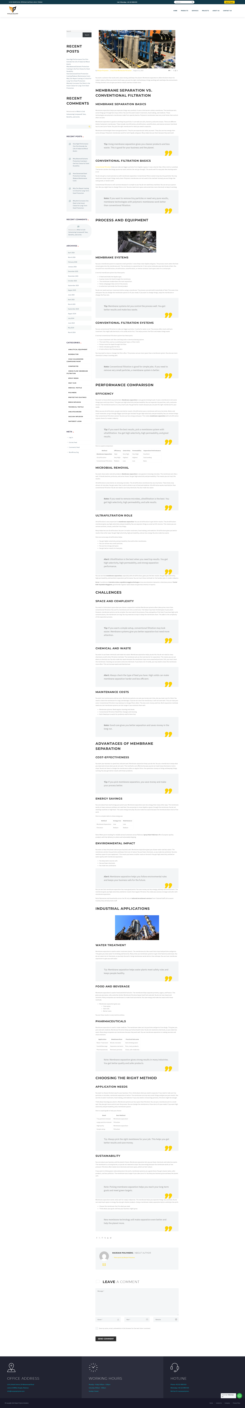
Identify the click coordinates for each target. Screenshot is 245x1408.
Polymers (72, 392)
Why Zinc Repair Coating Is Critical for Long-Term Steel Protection (81, 190)
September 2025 (73, 285)
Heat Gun (72, 383)
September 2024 (73, 309)
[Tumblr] (105, 1238)
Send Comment (106, 1339)
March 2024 (71, 332)
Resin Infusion (74, 402)
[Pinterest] (102, 1238)
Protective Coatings (77, 397)
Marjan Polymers (103, 70)
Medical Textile (75, 388)
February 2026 (72, 262)
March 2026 (71, 257)
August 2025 (72, 290)
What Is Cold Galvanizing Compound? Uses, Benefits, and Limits (76, 114)
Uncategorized (75, 412)
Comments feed (74, 447)
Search (69, 31)
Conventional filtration (103, 167)
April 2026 (71, 253)
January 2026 (72, 267)
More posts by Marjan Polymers (124, 1257)
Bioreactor (73, 354)
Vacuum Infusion (75, 416)
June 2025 (71, 295)
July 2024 (71, 318)
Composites (73, 366)
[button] (192, 2)
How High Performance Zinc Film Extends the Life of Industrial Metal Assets (78, 61)
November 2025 (73, 276)
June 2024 (71, 323)
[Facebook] (97, 1238)
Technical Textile (76, 407)
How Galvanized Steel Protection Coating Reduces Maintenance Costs (80, 177)
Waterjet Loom (75, 421)
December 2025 (73, 271)
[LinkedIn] (108, 1238)
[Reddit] (110, 1238)
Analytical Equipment (77, 349)
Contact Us (227, 10)
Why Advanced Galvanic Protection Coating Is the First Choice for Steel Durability (78, 69)
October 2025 (72, 281)
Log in (71, 437)
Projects (205, 10)
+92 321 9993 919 (132, 2)
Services (195, 10)
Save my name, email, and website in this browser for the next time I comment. (125, 1328)
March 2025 (71, 304)
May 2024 (71, 328)
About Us (216, 10)
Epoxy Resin (73, 378)
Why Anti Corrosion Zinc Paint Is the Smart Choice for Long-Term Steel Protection (78, 85)
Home (175, 10)
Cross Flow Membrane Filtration (120, 70)
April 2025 (71, 299)
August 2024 (72, 314)
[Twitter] (99, 1238)
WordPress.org (74, 452)
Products (184, 10)
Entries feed (73, 442)
